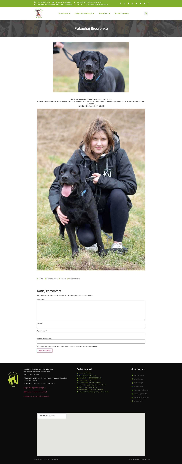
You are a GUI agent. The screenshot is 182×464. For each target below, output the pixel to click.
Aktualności (63, 13)
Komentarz (41, 299)
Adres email (42, 331)
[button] (146, 13)
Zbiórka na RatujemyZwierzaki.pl (35, 392)
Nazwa (40, 323)
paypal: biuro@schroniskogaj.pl (35, 388)
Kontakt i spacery (122, 13)
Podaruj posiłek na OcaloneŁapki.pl (36, 396)
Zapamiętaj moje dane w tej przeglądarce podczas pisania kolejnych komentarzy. (68, 346)
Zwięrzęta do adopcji (83, 13)
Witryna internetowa (44, 338)
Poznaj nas (103, 13)
